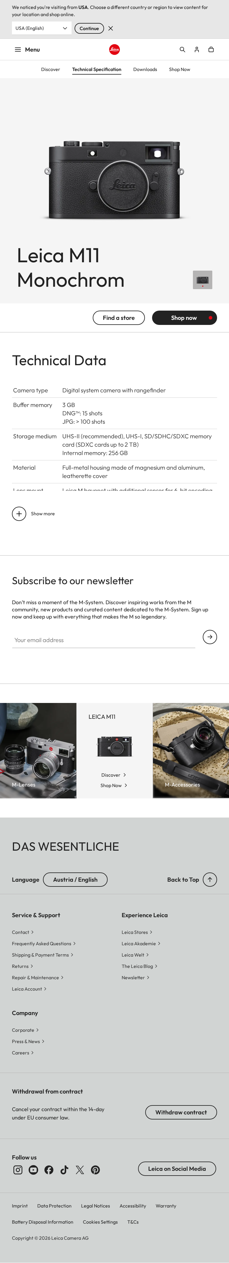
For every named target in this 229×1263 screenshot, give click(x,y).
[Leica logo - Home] (114, 49)
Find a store (119, 317)
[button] (210, 879)
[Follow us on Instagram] (18, 1170)
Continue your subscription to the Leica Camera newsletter (210, 637)
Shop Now (111, 785)
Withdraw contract (181, 1112)
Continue (89, 28)
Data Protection (54, 1206)
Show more (43, 513)
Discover (110, 775)
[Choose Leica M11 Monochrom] (202, 280)
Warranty (166, 1206)
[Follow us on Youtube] (33, 1170)
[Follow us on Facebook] (49, 1170)
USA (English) (30, 28)
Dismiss (110, 28)
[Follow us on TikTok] (64, 1170)
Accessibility (133, 1206)
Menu (32, 49)
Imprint (20, 1206)
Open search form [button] (182, 49)
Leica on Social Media (177, 1168)
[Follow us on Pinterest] (95, 1170)
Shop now (184, 317)
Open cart (211, 49)
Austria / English (75, 879)
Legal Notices (95, 1206)
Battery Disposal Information (42, 1222)
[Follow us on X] (80, 1170)
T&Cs (133, 1222)
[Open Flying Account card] (197, 49)
